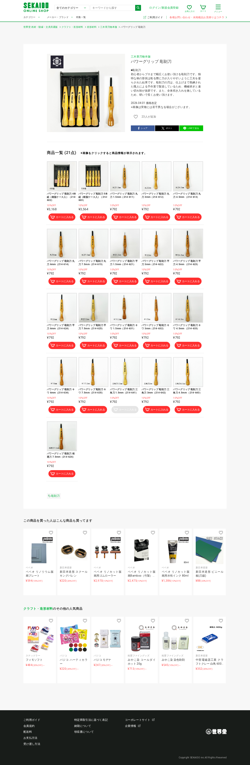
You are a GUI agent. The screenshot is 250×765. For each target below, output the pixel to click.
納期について (82, 725)
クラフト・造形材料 (38, 608)
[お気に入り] (189, 8)
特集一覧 (81, 17)
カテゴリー (29, 17)
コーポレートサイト (137, 719)
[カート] (203, 8)
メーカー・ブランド (58, 17)
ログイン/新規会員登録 (164, 7)
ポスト (169, 128)
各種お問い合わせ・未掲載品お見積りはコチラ (197, 17)
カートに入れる (65, 217)
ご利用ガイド (155, 17)
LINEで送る (193, 128)
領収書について (84, 731)
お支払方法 (30, 737)
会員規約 (29, 725)
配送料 (27, 731)
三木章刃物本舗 (140, 56)
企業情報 (130, 725)
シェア (144, 128)
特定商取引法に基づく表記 (91, 719)
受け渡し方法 (31, 743)
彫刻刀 (55, 495)
